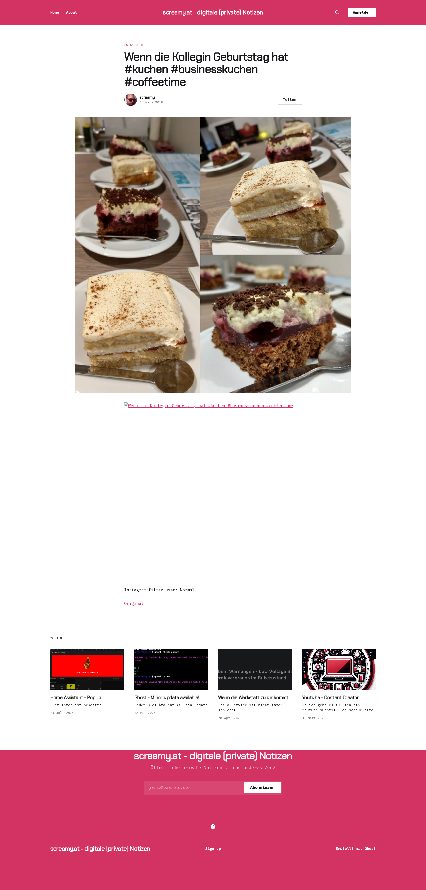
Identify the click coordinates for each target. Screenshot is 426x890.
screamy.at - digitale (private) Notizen (213, 12)
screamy (147, 97)
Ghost (370, 848)
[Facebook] (213, 826)
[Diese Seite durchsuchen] (337, 12)
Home (54, 12)
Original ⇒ (136, 603)
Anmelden (362, 12)
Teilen (289, 99)
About (71, 12)
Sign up (213, 848)
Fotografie (134, 45)
